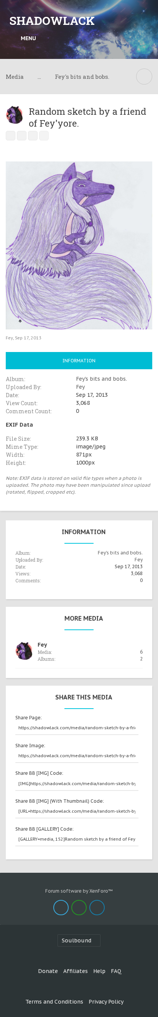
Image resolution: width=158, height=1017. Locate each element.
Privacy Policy (106, 1001)
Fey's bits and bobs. (101, 378)
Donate (48, 971)
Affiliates (75, 971)
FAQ (116, 971)
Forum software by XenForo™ (79, 891)
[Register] (144, 38)
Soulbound (76, 940)
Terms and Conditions (54, 1001)
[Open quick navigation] (144, 76)
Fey (9, 338)
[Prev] (33, 135)
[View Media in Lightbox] (21, 135)
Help (99, 971)
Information (79, 360)
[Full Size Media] (10, 135)
